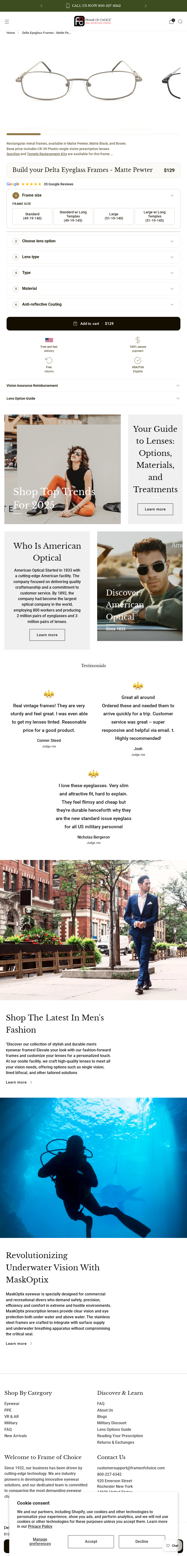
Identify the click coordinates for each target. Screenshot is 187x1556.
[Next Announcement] (146, 6)
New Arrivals (15, 1436)
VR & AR (11, 1417)
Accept (91, 1541)
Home (11, 33)
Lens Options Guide (114, 1429)
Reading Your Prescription (120, 1436)
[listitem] (93, 6)
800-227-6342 (109, 1474)
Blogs (102, 1417)
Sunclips (13, 154)
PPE (7, 1410)
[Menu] (6, 21)
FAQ (8, 1429)
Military (11, 1423)
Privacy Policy (40, 1526)
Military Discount (111, 1423)
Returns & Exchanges (115, 1442)
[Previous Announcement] (41, 6)
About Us (105, 1410)
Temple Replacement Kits (47, 154)
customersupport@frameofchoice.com (131, 1468)
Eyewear (11, 1404)
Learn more (155, 509)
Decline (141, 1541)
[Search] (180, 21)
